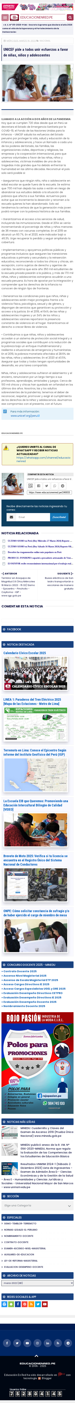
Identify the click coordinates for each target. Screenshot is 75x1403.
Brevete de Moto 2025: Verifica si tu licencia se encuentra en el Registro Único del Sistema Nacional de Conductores (35, 860)
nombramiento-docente (18, 1236)
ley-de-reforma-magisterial (21, 1260)
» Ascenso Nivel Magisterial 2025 (23, 976)
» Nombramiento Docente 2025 (23, 1006)
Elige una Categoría (18, 1205)
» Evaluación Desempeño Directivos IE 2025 (31, 997)
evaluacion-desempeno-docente (23, 1267)
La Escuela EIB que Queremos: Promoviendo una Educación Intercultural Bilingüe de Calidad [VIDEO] (35, 805)
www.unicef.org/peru (24, 416)
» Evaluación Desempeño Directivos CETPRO (32, 993)
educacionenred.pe (36, 17)
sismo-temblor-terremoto (20, 1223)
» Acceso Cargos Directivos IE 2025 (25, 984)
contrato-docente (16, 1242)
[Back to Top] (36, 1356)
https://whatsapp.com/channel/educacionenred (43, 459)
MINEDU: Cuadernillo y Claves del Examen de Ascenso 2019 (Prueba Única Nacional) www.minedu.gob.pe (47, 1132)
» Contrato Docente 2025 (19, 971)
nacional (45, 40)
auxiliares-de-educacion (19, 1254)
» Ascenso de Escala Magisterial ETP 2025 (29, 980)
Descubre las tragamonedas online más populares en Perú (35, 552)
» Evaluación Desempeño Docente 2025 (28, 1002)
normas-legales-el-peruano (21, 1229)
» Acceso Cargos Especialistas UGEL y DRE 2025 (33, 989)
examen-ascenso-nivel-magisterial (25, 1248)
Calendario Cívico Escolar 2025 (24, 653)
